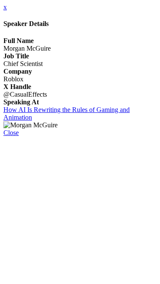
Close (11, 132)
